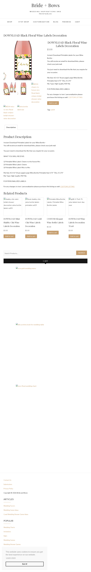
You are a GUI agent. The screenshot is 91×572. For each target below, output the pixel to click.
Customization (41, 22)
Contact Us (7, 480)
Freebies (66, 22)
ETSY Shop (24, 22)
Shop (9, 22)
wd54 (53, 110)
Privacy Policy (8, 489)
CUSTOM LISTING (75, 97)
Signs (5, 536)
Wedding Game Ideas (11, 510)
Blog (55, 22)
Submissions (8, 484)
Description (11, 127)
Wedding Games (9, 540)
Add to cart (53, 103)
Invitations (7, 532)
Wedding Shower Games (12, 544)
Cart (77, 22)
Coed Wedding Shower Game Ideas (16, 514)
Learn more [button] (11, 558)
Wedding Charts (9, 527)
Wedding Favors (9, 506)
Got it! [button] (24, 564)
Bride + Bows (45, 5)
